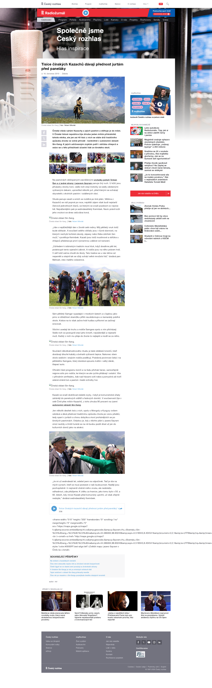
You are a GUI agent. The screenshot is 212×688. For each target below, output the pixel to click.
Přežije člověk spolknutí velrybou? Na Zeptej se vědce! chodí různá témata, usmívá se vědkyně (157, 166)
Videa (165, 20)
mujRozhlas (103, 4)
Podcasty (80, 648)
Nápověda (110, 645)
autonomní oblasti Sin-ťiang (66, 405)
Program (88, 4)
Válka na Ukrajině (53, 641)
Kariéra (109, 651)
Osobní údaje (141, 667)
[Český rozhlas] (51, 4)
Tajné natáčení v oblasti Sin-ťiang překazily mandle (69, 572)
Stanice (117, 4)
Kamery (114, 20)
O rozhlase (132, 4)
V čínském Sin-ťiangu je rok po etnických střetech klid (71, 569)
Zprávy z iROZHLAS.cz (52, 589)
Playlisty (97, 20)
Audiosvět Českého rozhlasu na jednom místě (147, 117)
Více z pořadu (137, 203)
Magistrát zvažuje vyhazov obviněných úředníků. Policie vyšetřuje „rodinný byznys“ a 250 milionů (157, 143)
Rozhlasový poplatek (114, 658)
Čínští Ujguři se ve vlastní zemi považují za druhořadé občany (73, 567)
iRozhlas (75, 4)
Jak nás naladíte (112, 641)
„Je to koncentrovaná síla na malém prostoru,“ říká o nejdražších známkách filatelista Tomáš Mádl (156, 178)
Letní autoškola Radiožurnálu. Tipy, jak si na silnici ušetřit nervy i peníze (156, 131)
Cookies (131, 667)
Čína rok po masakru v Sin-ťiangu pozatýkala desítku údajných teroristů (77, 575)
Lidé (106, 20)
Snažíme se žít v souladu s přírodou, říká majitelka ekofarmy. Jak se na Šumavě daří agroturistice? (157, 155)
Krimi (146, 99)
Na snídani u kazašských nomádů (63, 561)
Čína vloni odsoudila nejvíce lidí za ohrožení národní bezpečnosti (74, 564)
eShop (48, 651)
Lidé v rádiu (110, 648)
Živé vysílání (136, 107)
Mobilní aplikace (82, 651)
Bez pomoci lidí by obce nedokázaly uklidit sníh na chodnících (156, 218)
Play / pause (54, 508)
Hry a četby (136, 99)
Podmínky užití (153, 667)
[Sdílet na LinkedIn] (43, 144)
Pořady (73, 20)
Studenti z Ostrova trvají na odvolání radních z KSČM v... (157, 238)
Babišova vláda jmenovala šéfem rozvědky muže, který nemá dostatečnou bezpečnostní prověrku (55, 616)
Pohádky (135, 103)
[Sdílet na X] (43, 138)
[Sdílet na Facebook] (43, 132)
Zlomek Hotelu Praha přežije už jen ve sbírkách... (157, 207)
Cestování (46, 20)
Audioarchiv (85, 20)
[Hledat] (168, 4)
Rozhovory (145, 20)
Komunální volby (52, 645)
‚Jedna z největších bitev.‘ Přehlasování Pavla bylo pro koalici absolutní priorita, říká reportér (120, 616)
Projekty (134, 20)
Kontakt (109, 654)
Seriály (157, 20)
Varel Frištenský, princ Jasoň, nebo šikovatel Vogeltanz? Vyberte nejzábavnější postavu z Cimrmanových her (88, 616)
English (163, 667)
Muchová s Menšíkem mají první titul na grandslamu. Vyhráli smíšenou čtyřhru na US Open (155, 615)
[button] (121, 509)
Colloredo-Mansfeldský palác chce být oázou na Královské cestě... (156, 228)
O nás (124, 20)
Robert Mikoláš (77, 221)
